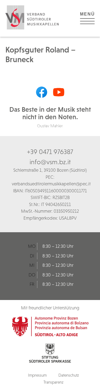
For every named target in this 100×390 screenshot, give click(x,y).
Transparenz (53, 382)
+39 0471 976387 (50, 151)
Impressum (37, 375)
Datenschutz (68, 375)
